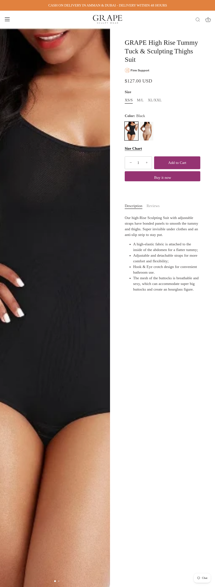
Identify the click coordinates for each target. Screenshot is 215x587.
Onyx (146, 131)
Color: (135, 116)
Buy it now (162, 177)
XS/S (129, 100)
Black (131, 131)
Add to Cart (177, 163)
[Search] (197, 19)
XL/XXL (155, 100)
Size (128, 92)
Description (133, 206)
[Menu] (7, 19)
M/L (140, 100)
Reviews (153, 206)
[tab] (136, 206)
